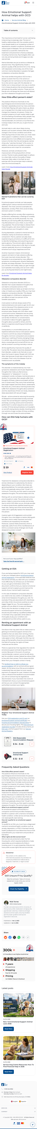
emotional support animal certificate (14, 720)
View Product (7, 472)
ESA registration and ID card (17, 718)
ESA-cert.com (14, 1119)
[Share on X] (14, 937)
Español (23, 1101)
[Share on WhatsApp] (19, 937)
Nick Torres (14, 902)
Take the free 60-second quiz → (13, 561)
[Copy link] (28, 937)
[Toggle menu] (33, 3)
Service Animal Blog (19, 20)
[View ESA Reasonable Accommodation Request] (32, 744)
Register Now (27, 472)
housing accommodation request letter (15, 722)
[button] (18, 30)
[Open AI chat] (32, 1124)
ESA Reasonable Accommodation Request (23, 739)
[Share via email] (23, 937)
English (15, 1101)
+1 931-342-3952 (8, 1089)
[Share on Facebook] (10, 937)
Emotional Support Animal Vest (20, 754)
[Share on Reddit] (5, 937)
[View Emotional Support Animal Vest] (32, 759)
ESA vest (5, 729)
